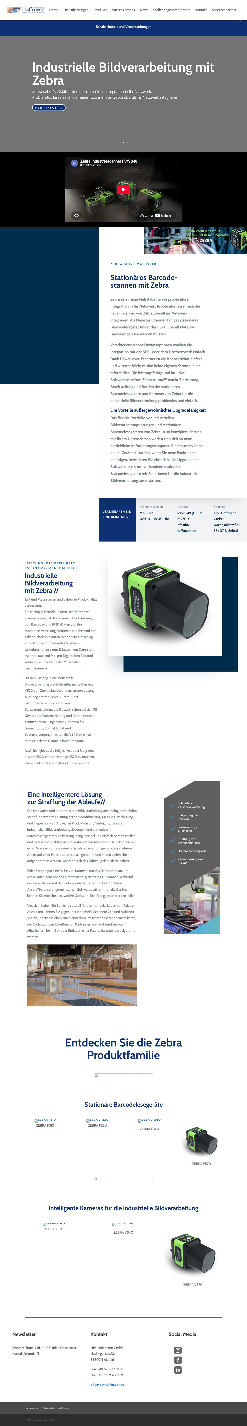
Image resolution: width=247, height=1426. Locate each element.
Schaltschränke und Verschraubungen (123, 27)
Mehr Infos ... (49, 107)
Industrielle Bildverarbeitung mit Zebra (123, 73)
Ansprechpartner (224, 10)
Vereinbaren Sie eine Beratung (117, 514)
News (144, 10)
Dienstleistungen (76, 10)
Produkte (100, 10)
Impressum (31, 1408)
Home (53, 10)
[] (178, 1377)
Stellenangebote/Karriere (171, 10)
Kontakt (201, 10)
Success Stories (123, 10)
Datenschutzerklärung (56, 1408)
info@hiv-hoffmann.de (107, 1384)
